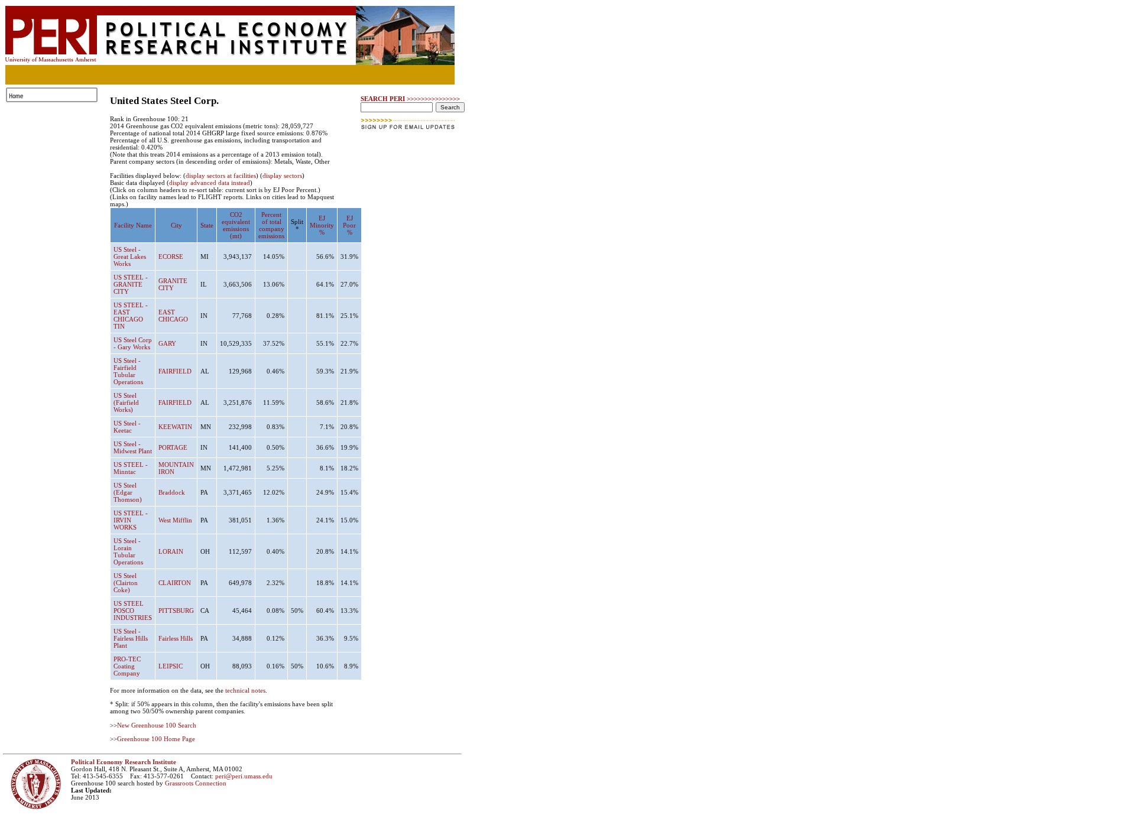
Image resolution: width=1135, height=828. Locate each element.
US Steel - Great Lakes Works (130, 256)
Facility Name (133, 225)
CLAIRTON (174, 582)
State (206, 225)
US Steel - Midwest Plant (133, 447)
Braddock (171, 492)
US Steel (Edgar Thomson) (128, 492)
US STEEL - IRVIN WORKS (131, 520)
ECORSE (170, 256)
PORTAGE (172, 447)
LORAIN (170, 551)
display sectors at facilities (221, 175)
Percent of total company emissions (271, 225)
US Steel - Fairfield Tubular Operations (128, 371)
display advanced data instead (209, 182)
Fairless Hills (175, 638)
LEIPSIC (170, 666)
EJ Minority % (322, 225)
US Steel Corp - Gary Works (133, 343)
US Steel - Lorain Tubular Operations (128, 551)
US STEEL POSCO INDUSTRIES (133, 610)
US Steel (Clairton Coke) (126, 582)
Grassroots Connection (195, 783)
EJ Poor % (349, 225)
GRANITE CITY (172, 284)
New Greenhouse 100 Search (156, 725)
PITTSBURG (176, 610)
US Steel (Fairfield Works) (126, 402)
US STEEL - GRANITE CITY (131, 284)
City (176, 225)
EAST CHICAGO (173, 316)
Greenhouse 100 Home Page (156, 738)
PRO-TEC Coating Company (127, 666)
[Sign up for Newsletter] (409, 133)
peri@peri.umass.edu (244, 776)
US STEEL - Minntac (131, 468)
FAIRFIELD (175, 371)
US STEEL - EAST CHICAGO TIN (131, 315)
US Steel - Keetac (127, 427)
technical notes (245, 690)
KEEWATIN (175, 426)
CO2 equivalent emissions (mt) (236, 225)
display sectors (282, 175)
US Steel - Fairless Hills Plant (131, 638)
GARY (167, 343)
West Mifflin (175, 520)
